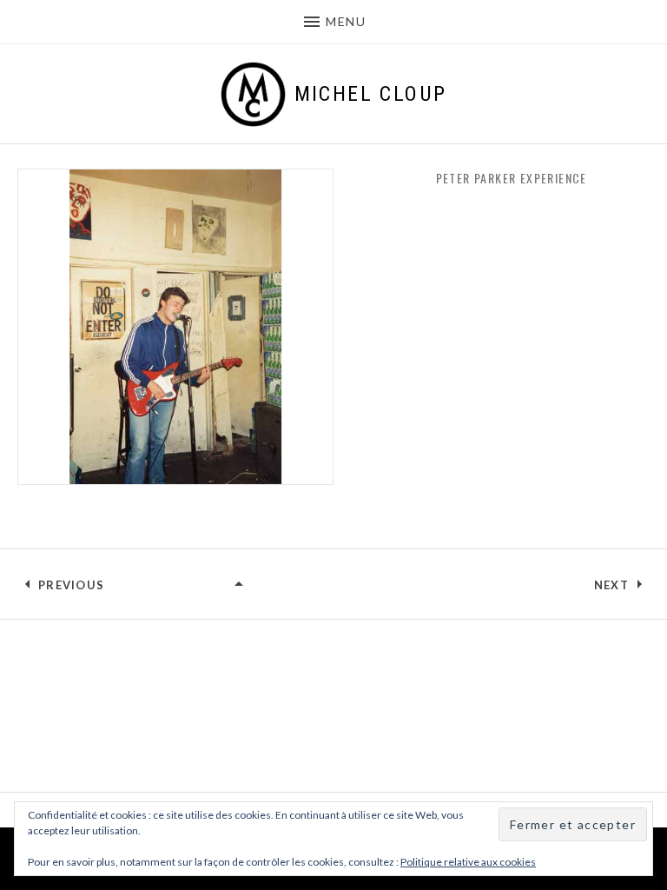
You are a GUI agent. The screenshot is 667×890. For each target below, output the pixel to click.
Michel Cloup (370, 94)
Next (611, 585)
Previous (71, 585)
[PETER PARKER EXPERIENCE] (239, 585)
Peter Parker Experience (511, 178)
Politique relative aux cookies (468, 861)
